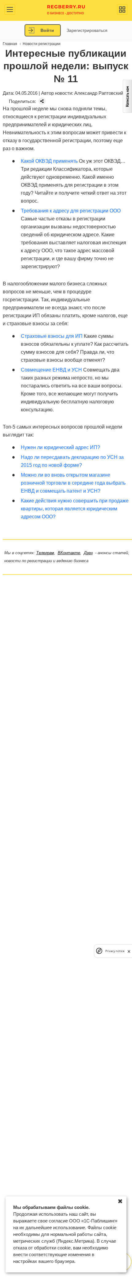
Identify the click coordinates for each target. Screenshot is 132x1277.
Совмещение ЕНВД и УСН (51, 369)
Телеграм (45, 553)
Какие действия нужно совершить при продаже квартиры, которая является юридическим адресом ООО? (75, 508)
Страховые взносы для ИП (52, 336)
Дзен (88, 553)
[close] (129, 951)
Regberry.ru (66, 9)
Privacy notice (114, 951)
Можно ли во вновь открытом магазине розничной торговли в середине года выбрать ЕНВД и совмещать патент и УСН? (73, 483)
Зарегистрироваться (87, 30)
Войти (47, 30)
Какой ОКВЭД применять (49, 161)
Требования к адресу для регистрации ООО (71, 210)
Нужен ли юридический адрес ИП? (60, 447)
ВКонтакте (69, 553)
